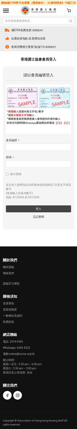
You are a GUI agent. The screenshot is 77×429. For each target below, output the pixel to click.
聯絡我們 (8, 273)
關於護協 (8, 267)
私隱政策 (8, 321)
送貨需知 (8, 303)
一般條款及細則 (12, 315)
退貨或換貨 (10, 309)
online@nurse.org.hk (22, 353)
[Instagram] (17, 395)
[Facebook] (7, 395)
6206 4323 (23, 347)
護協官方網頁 (11, 283)
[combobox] (38, 20)
